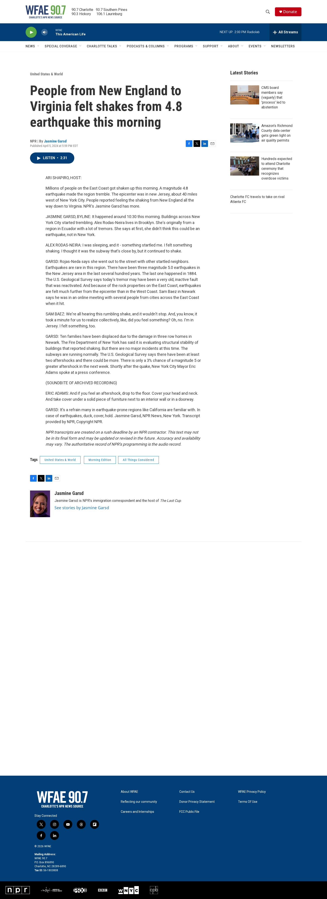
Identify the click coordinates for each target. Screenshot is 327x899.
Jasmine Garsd (55, 141)
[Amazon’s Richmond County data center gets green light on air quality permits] (244, 132)
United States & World (46, 74)
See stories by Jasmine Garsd (81, 507)
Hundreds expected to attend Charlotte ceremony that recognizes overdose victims (276, 168)
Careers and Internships (137, 811)
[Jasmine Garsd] (40, 504)
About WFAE (129, 791)
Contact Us (187, 791)
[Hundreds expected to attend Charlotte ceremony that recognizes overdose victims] (244, 166)
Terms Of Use (247, 801)
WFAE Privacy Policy (252, 791)
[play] (31, 32)
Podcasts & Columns (146, 46)
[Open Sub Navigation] (38, 46)
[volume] (44, 32)
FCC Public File (189, 811)
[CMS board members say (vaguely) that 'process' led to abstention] (244, 94)
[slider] (51, 32)
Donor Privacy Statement (197, 801)
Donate (290, 11)
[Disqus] (163, 601)
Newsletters (283, 46)
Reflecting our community (139, 801)
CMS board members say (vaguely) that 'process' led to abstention (273, 97)
